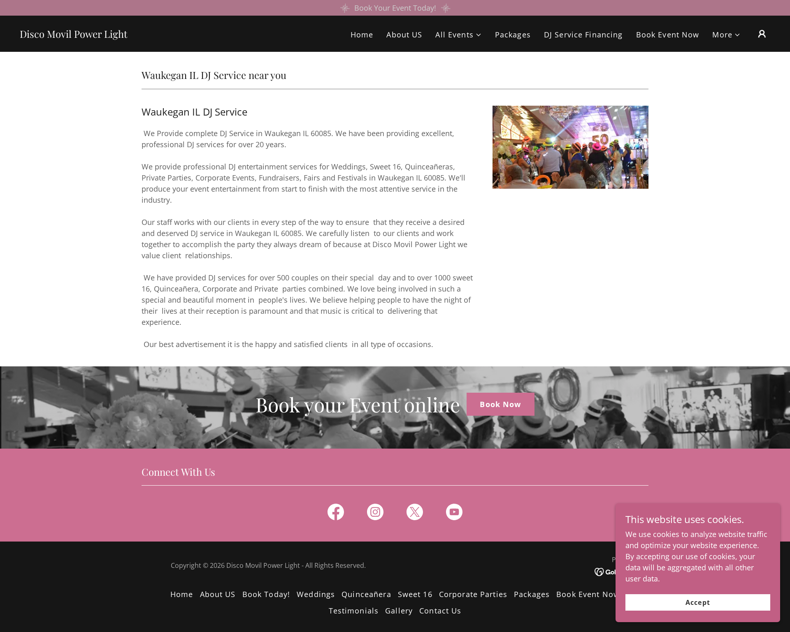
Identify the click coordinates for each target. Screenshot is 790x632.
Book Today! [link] (266, 594)
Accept (697, 602)
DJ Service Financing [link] (583, 34)
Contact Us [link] (440, 611)
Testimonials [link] (354, 611)
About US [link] (404, 34)
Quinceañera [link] (366, 594)
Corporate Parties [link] (473, 594)
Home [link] (362, 34)
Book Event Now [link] (667, 34)
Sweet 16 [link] (415, 594)
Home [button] (181, 594)
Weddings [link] (316, 594)
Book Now (500, 404)
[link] (74, 35)
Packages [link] (513, 34)
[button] (458, 34)
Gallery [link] (399, 611)
